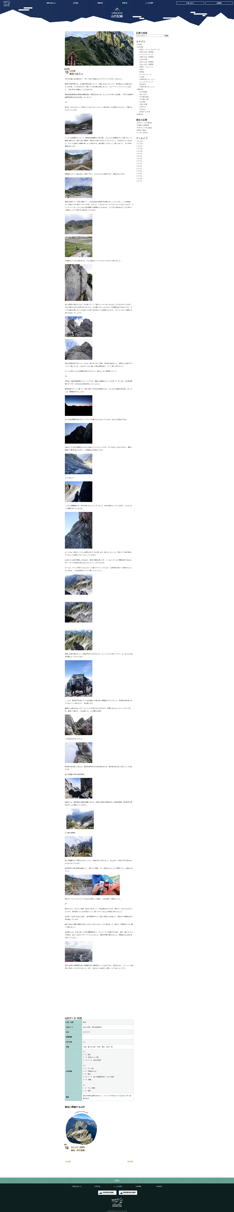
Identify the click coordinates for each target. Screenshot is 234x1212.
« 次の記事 (68, 1161)
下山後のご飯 (144, 99)
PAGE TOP (117, 1181)
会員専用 (159, 1186)
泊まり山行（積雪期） (147, 62)
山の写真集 (143, 92)
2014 (138, 171)
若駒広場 (100, 3)
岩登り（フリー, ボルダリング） (150, 49)
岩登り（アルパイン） (147, 67)
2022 (138, 151)
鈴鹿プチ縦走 (141, 130)
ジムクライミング (146, 74)
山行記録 (75, 3)
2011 (138, 178)
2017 (138, 164)
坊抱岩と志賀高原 (143, 125)
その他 (142, 77)
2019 (138, 159)
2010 (138, 181)
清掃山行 (140, 114)
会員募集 (219, 3)
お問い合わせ (190, 3)
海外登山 (143, 84)
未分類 (139, 44)
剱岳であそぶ (76, 73)
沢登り (142, 69)
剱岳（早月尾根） (78, 1150)
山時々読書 (143, 104)
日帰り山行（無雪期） (147, 52)
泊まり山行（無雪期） (147, 64)
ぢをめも (143, 109)
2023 (138, 149)
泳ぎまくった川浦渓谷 (144, 123)
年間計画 (124, 3)
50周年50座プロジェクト (147, 79)
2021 (138, 154)
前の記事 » (130, 1161)
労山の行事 (143, 59)
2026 (138, 141)
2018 (138, 161)
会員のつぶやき (145, 112)
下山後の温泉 (144, 97)
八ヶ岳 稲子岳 (142, 133)
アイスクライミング (146, 54)
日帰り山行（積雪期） (147, 57)
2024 (138, 146)
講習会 (142, 72)
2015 (138, 169)
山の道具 (143, 102)
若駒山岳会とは (51, 3)
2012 (138, 176)
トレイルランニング (146, 82)
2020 (138, 156)
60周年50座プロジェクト (147, 87)
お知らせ (143, 107)
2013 (138, 173)
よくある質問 (149, 3)
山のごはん (143, 94)
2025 (138, 144)
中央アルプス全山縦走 (144, 128)
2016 (138, 166)
